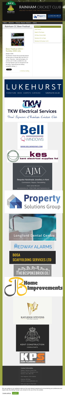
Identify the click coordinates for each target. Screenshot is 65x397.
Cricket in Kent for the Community (34, 10)
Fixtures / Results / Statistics (23, 22)
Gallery (35, 22)
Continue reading (24, 71)
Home (5, 22)
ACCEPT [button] (15, 393)
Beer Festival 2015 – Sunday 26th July (15, 50)
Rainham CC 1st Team (40, 38)
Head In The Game (39, 32)
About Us (11, 22)
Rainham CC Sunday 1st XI (41, 41)
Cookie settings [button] (7, 393)
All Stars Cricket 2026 (40, 35)
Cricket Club (40, 7)
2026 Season (38, 29)
